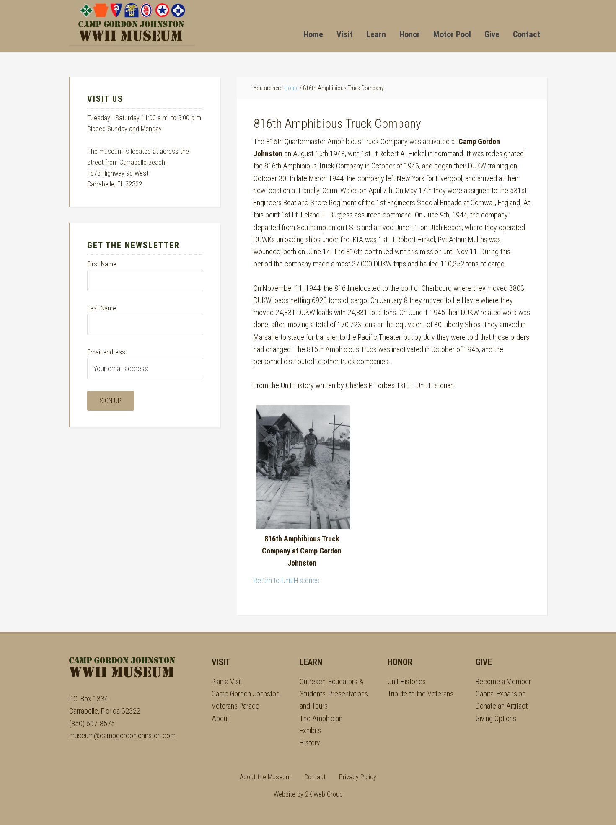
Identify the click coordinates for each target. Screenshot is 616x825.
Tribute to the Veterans (420, 693)
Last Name (101, 308)
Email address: (107, 352)
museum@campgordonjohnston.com (122, 735)
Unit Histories (407, 681)
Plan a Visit (227, 681)
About (220, 718)
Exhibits (310, 730)
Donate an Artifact (502, 705)
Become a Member (503, 681)
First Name (101, 264)
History (310, 742)
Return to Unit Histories (286, 580)
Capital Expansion (500, 693)
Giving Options (496, 718)
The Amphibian (321, 718)
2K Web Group (324, 794)
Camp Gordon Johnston (132, 22)
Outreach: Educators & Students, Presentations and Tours (334, 694)
